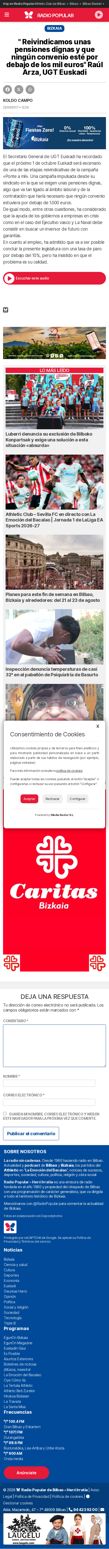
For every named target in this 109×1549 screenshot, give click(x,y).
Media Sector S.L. (62, 815)
